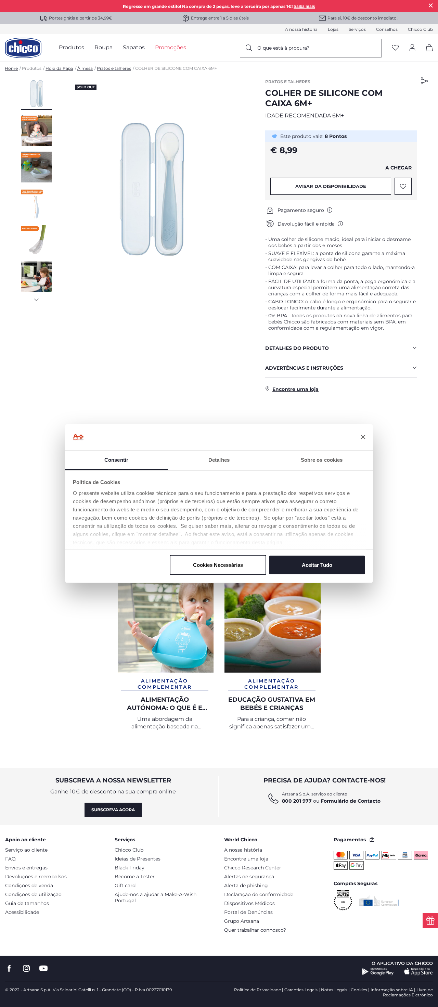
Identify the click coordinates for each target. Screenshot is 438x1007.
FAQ (10, 859)
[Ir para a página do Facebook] (9, 968)
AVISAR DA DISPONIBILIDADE (330, 186)
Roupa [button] (103, 47)
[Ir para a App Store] (418, 972)
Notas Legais (334, 989)
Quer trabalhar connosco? (255, 930)
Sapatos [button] (134, 47)
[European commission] (379, 900)
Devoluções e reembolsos (36, 877)
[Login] (412, 48)
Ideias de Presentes (137, 859)
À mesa (85, 68)
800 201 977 (297, 801)
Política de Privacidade (257, 989)
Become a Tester (135, 877)
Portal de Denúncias (248, 912)
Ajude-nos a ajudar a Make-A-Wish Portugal (155, 897)
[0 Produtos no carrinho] (427, 53)
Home (11, 68)
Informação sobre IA (392, 989)
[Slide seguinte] (36, 298)
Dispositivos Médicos (249, 903)
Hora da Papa (59, 68)
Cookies (359, 989)
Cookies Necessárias (218, 565)
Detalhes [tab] (219, 459)
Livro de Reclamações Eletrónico (408, 992)
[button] (36, 94)
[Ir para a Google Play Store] (378, 972)
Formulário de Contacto (351, 801)
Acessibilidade (22, 912)
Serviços (357, 29)
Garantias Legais (301, 989)
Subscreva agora (113, 809)
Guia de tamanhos (27, 903)
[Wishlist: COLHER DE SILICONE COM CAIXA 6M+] (403, 186)
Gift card (125, 885)
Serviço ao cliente (26, 850)
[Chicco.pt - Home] (23, 48)
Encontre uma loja (246, 859)
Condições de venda (29, 885)
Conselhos (387, 29)
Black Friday (129, 868)
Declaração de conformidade (258, 894)
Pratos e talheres (114, 68)
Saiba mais (304, 6)
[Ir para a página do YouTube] (43, 968)
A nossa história (301, 29)
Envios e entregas (26, 868)
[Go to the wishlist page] (395, 48)
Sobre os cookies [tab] (322, 459)
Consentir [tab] (116, 459)
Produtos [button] (71, 47)
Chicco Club (420, 29)
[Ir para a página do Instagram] (26, 968)
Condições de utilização (33, 894)
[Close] (431, 5)
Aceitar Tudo (317, 565)
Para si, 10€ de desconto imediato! (362, 18)
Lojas (333, 29)
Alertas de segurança (249, 877)
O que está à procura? (283, 48)
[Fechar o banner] (363, 437)
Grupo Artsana (241, 921)
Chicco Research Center (252, 868)
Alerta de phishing (246, 885)
